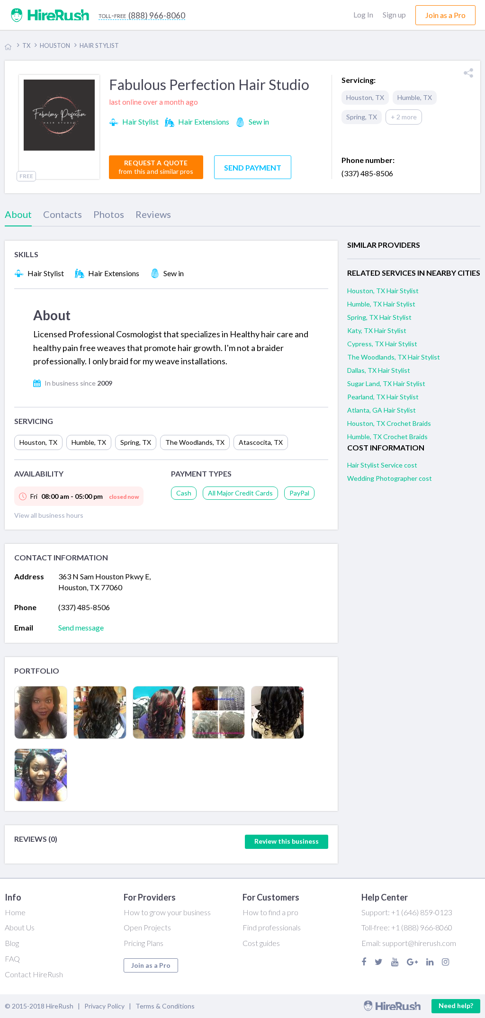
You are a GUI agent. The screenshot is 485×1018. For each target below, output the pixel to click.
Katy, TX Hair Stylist (376, 330)
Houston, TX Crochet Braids (389, 423)
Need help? (456, 1005)
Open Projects (147, 927)
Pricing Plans (143, 942)
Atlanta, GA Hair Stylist (381, 410)
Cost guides (261, 942)
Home (15, 912)
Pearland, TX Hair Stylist (383, 397)
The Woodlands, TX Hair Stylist (393, 357)
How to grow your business (167, 912)
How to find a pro (270, 912)
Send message (81, 627)
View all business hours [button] (48, 515)
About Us (20, 927)
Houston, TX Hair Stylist (383, 291)
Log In (363, 14)
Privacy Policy (104, 1006)
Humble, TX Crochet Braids (387, 436)
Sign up (394, 14)
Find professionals (271, 927)
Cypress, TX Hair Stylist (382, 344)
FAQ (12, 958)
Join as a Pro (151, 965)
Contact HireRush (34, 974)
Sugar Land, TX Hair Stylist (386, 383)
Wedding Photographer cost (389, 478)
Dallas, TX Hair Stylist (378, 370)
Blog (12, 942)
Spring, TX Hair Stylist (379, 317)
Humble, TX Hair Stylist (381, 304)
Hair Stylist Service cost (382, 465)
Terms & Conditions (165, 1006)
